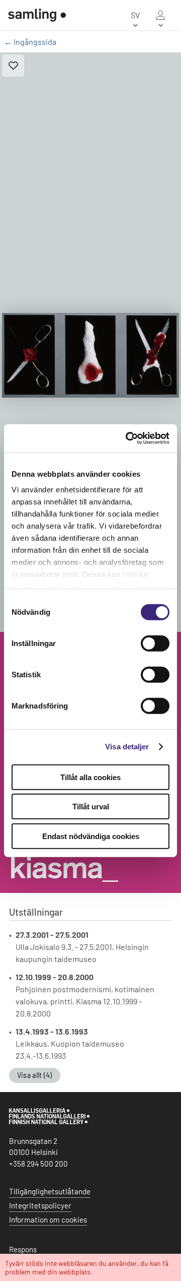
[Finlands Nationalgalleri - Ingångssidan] (33, 15)
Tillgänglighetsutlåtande (49, 1191)
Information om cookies (48, 1219)
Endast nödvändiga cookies (90, 835)
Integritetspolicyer (40, 1205)
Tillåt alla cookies (90, 777)
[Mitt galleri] (160, 15)
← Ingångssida (30, 41)
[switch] (155, 643)
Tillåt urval (90, 806)
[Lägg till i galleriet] (13, 65)
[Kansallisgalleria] (49, 1121)
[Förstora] (90, 355)
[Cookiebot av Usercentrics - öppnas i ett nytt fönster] (127, 438)
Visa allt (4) (34, 1075)
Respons (23, 1249)
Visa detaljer (127, 746)
